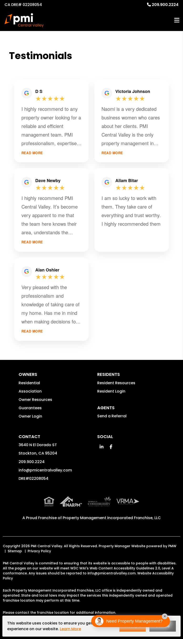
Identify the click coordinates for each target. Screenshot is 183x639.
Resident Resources (116, 383)
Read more (32, 153)
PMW (172, 546)
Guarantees (30, 408)
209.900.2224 (165, 4)
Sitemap (15, 551)
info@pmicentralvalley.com (45, 470)
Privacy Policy (39, 551)
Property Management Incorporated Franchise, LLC (112, 518)
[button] (101, 447)
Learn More (70, 629)
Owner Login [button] (30, 416)
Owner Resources (35, 399)
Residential (29, 383)
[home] (24, 20)
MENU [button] (176, 20)
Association (30, 391)
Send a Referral (112, 416)
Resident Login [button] (111, 391)
